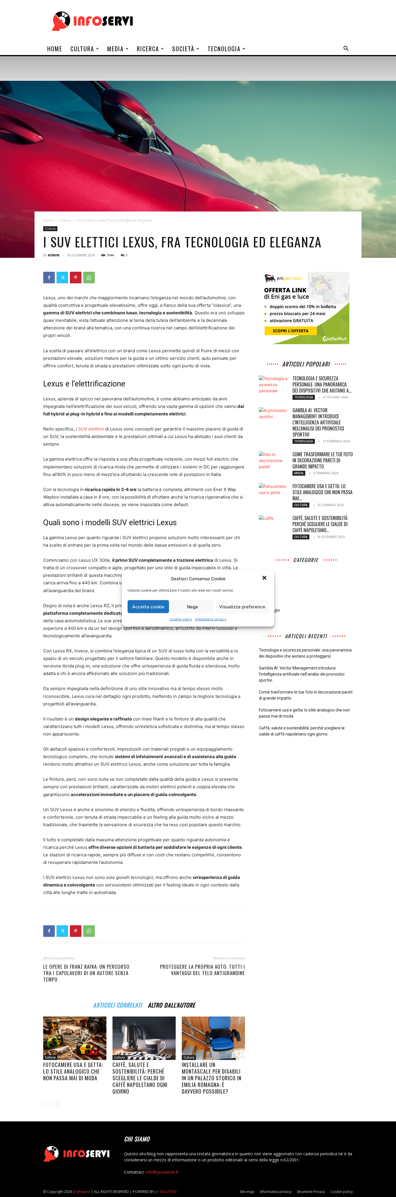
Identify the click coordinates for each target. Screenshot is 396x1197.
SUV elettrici (91, 429)
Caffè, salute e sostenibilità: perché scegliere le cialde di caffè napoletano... (320, 524)
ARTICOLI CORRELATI (117, 1004)
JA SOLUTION (166, 1191)
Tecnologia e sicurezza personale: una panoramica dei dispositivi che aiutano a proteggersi (305, 653)
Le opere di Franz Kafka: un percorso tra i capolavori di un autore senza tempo (86, 973)
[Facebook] (49, 277)
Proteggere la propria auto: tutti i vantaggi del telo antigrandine (202, 970)
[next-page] (56, 1103)
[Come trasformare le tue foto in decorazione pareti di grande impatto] (273, 461)
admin (53, 255)
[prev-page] (46, 1103)
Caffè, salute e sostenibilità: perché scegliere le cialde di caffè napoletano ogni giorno (140, 1078)
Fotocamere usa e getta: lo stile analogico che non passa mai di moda (73, 1071)
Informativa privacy (210, 619)
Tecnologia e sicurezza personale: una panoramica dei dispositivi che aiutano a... (322, 384)
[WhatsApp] (89, 277)
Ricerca (148, 48)
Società (183, 48)
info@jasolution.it (162, 1172)
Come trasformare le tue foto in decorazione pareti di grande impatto (323, 460)
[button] (264, 578)
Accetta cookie (148, 606)
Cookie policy (181, 619)
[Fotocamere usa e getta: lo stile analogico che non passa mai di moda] (74, 1038)
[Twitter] (62, 277)
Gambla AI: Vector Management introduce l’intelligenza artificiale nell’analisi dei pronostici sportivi (318, 422)
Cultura (82, 48)
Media (115, 48)
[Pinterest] (75, 277)
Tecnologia (224, 48)
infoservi (83, 1191)
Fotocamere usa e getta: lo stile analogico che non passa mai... (323, 492)
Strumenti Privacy (311, 1191)
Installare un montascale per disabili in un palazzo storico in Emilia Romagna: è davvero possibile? (211, 1078)
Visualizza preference (242, 606)
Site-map (247, 1191)
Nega (192, 606)
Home (54, 48)
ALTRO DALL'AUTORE (171, 1004)
